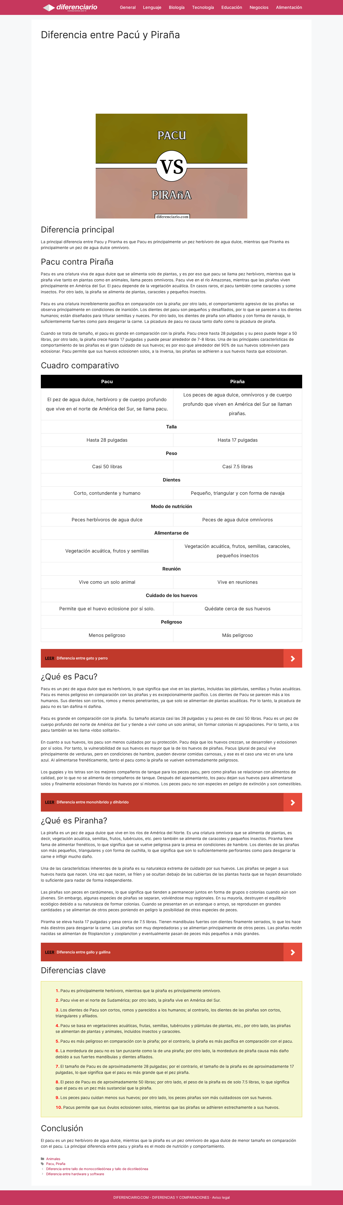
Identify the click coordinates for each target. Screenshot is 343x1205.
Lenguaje (152, 7)
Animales (53, 1159)
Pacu (50, 1164)
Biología (177, 7)
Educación (231, 7)
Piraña (60, 1164)
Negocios (259, 7)
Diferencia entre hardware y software (75, 1174)
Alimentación (289, 7)
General (128, 7)
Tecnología (203, 7)
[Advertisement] (171, 73)
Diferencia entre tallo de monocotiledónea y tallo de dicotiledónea (97, 1169)
